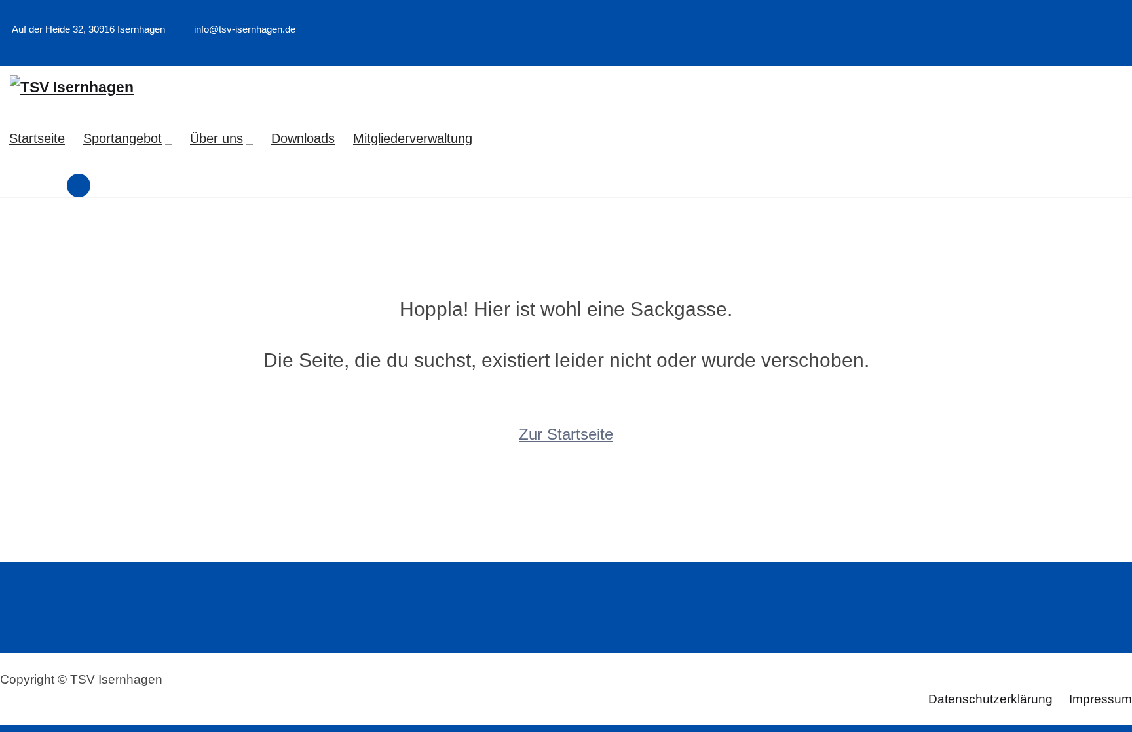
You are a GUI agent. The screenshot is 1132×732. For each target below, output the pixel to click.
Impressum (1100, 699)
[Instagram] (1128, 49)
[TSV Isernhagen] (72, 87)
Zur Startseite (566, 434)
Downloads (303, 138)
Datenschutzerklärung (990, 699)
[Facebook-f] (1110, 49)
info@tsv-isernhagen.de (243, 29)
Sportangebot (122, 138)
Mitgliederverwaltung (412, 138)
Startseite (37, 138)
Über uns (216, 138)
